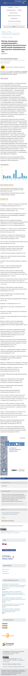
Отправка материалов (14, 21)
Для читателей (5, 569)
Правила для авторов (14, 15)
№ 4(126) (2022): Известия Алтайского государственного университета (10, 34)
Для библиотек (5, 573)
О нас (16, 7)
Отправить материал (9, 550)
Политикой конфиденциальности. (16, 666)
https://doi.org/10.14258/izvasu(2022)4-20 (15, 67)
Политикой (13, 674)
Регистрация (18, 1)
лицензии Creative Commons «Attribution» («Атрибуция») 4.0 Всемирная (14, 660)
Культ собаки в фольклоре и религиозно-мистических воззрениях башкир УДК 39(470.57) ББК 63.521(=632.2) (14, 599)
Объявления (14, 18)
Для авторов (13, 12)
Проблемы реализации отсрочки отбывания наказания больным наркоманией (13, 604)
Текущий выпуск (11, 10)
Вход (24, 1)
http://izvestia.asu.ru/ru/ (8, 654)
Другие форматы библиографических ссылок (13, 503)
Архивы (20, 10)
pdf (3, 478)
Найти (14, 26)
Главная (10, 7)
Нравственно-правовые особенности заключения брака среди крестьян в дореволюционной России (11, 610)
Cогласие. (5, 666)
